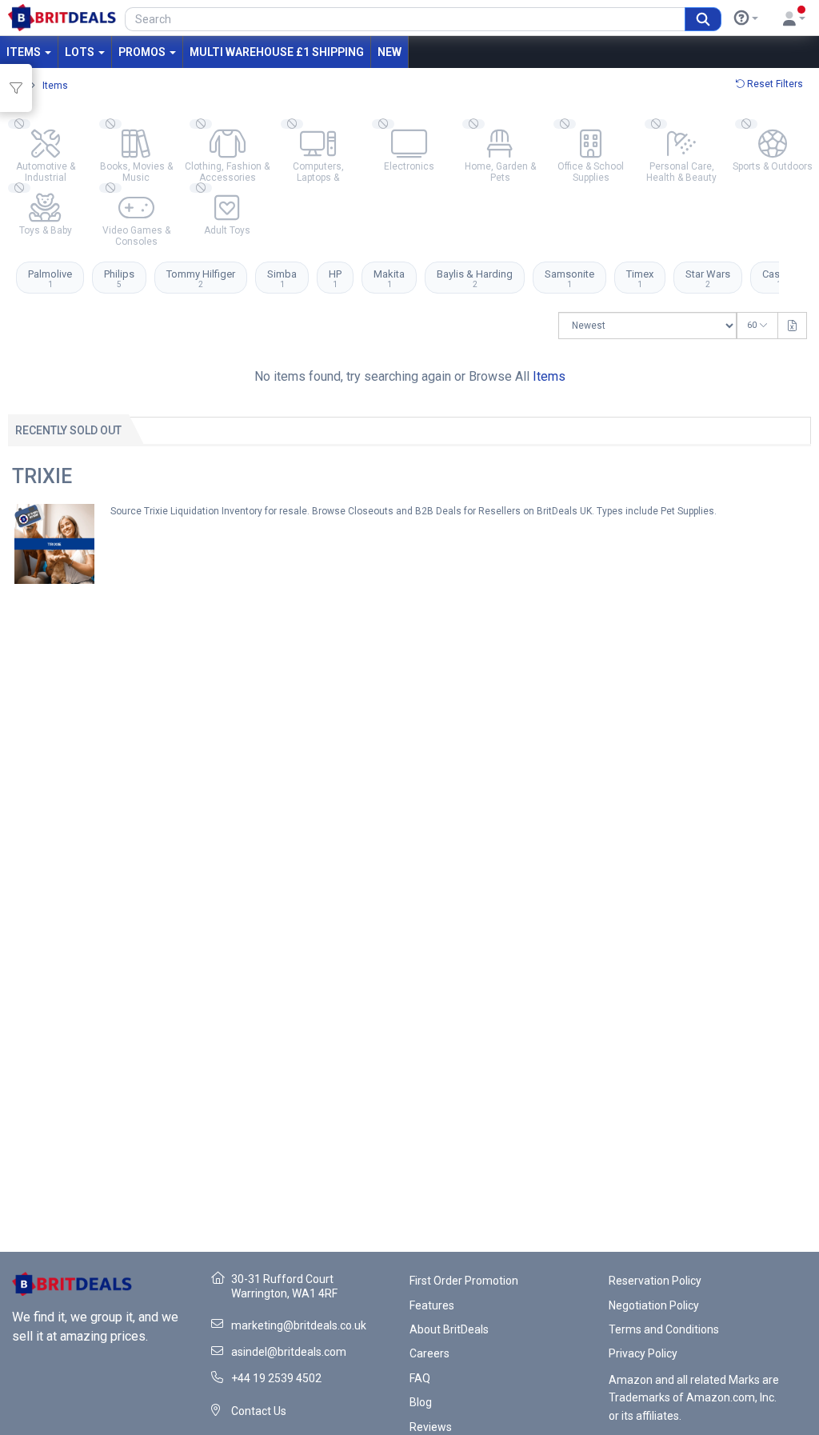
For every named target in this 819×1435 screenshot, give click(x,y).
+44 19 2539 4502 (276, 1378)
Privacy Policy (643, 1353)
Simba (282, 278)
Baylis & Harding (475, 278)
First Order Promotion (464, 1280)
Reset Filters (774, 84)
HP (335, 278)
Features (432, 1305)
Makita (389, 278)
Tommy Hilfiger (200, 278)
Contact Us (258, 1411)
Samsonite (569, 278)
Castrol (778, 278)
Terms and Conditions (664, 1329)
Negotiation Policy (654, 1305)
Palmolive (50, 278)
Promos (143, 52)
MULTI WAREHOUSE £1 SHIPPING (277, 52)
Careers (429, 1353)
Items (24, 52)
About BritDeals (449, 1329)
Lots (81, 52)
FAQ (420, 1378)
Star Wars (707, 278)
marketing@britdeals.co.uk (298, 1325)
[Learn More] (746, 18)
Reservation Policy (655, 1280)
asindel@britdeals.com (288, 1351)
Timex (639, 278)
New (390, 52)
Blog (421, 1402)
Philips (119, 278)
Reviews (431, 1427)
